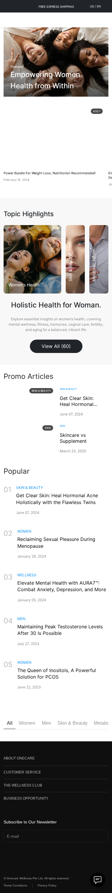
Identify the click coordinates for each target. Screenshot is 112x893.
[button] (56, 759)
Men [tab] (46, 723)
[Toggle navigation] (8, 19)
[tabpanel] (56, 423)
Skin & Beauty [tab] (72, 723)
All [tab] (10, 723)
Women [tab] (27, 723)
